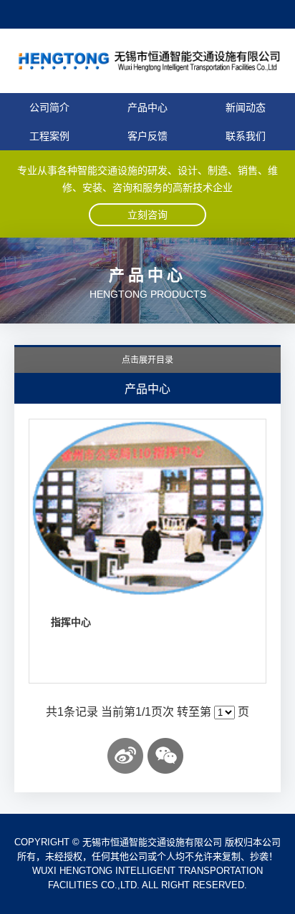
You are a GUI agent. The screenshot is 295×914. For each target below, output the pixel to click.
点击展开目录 (147, 360)
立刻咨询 (147, 214)
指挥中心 (71, 622)
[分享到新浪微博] (125, 756)
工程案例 (49, 136)
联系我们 (246, 136)
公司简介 (49, 107)
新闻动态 (246, 107)
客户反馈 (147, 136)
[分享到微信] (165, 756)
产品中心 (147, 107)
